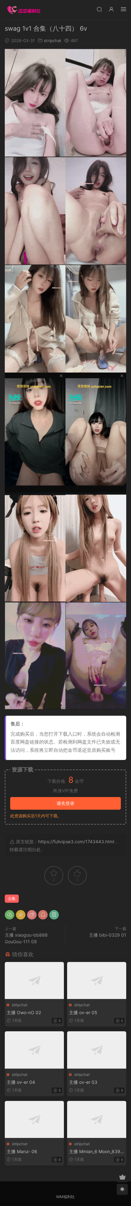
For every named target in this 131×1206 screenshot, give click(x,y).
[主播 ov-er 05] (96, 980)
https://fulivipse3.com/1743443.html (76, 841)
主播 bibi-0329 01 (107, 935)
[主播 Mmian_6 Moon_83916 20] (96, 1119)
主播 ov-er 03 (83, 1082)
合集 (12, 898)
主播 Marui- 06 (22, 1151)
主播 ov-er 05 (83, 1012)
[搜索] (99, 9)
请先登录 (65, 803)
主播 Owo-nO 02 (24, 1012)
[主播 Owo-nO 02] (34, 980)
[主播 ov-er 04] (34, 1049)
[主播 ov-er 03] (96, 1049)
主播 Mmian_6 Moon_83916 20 (95, 1152)
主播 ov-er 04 (21, 1082)
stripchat (52, 40)
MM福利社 (65, 1196)
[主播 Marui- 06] (34, 1119)
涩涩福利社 (24, 9)
